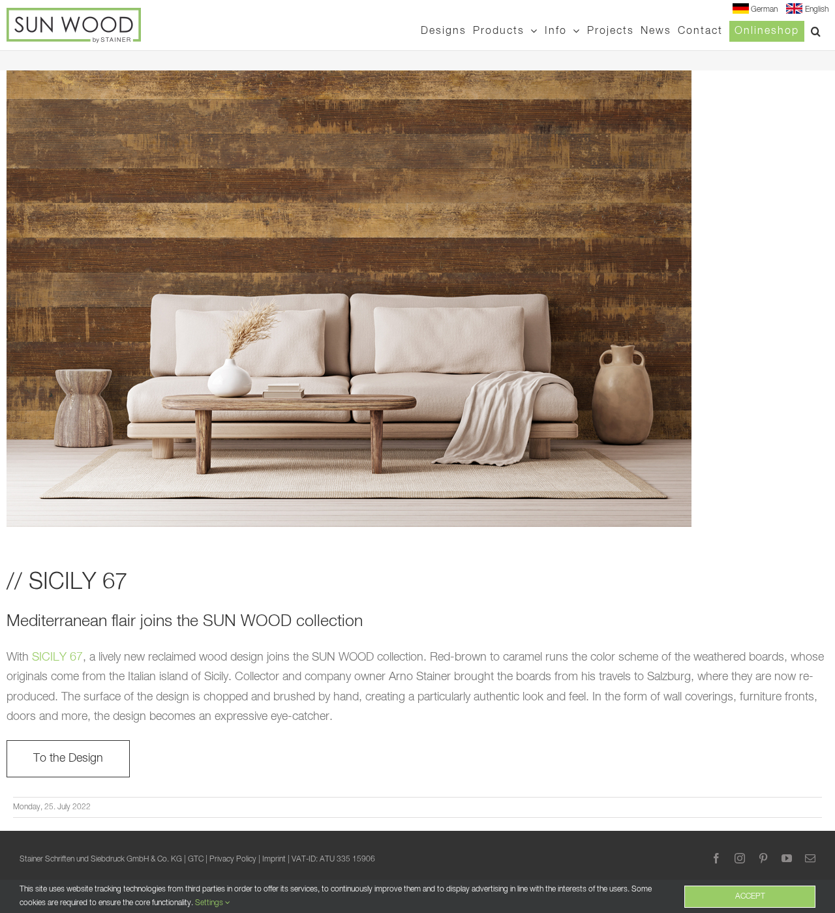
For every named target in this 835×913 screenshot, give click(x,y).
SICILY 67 (57, 657)
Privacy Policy (232, 859)
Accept (750, 897)
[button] (816, 31)
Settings (210, 903)
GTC (196, 859)
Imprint (274, 859)
